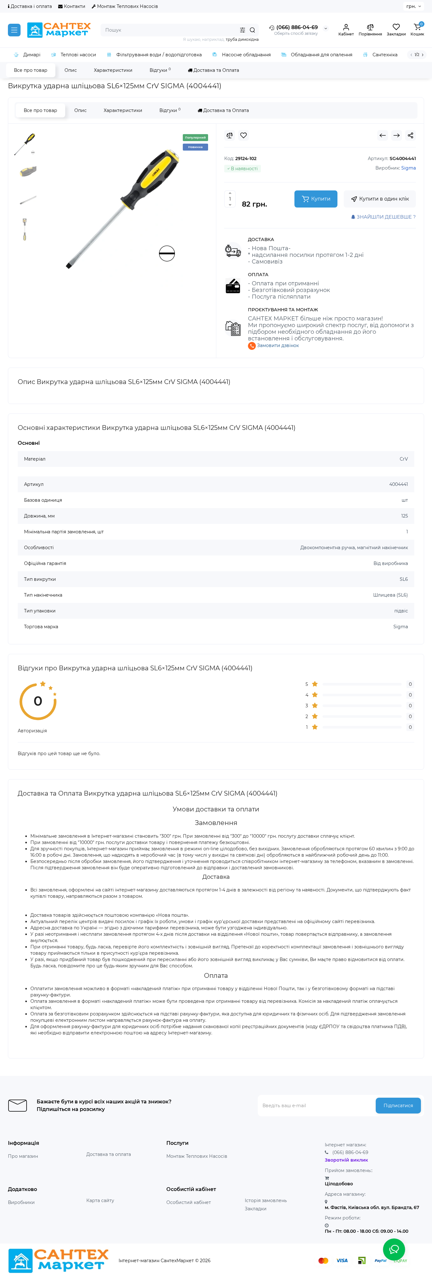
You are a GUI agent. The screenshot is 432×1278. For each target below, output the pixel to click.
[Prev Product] (382, 135)
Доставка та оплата (108, 1154)
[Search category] (243, 30)
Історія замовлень (266, 1200)
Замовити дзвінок (277, 345)
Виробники (21, 1202)
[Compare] (229, 135)
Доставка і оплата (30, 6)
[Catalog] (14, 30)
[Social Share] (410, 135)
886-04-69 (350, 1152)
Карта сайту (100, 1200)
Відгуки (160, 70)
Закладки (256, 1209)
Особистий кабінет (188, 1202)
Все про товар (30, 70)
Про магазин (23, 1156)
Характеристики (113, 70)
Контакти (74, 6)
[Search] (252, 30)
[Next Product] (396, 135)
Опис (71, 70)
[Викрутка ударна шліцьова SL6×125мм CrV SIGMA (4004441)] (122, 209)
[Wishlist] (243, 135)
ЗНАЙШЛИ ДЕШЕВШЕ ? (385, 217)
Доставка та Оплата (215, 70)
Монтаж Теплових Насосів (127, 6)
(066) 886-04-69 (296, 27)
